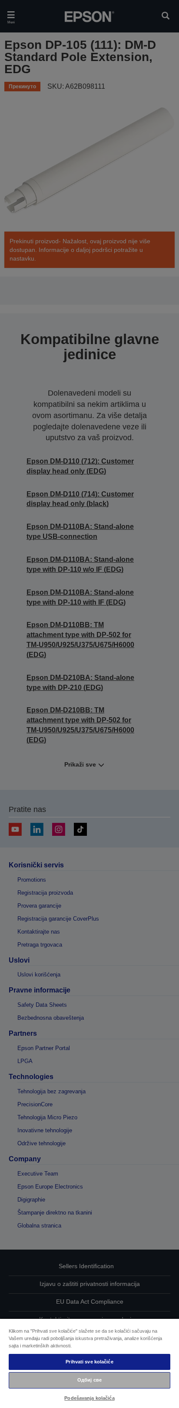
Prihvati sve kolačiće (89, 1361)
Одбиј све (89, 1379)
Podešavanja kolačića (89, 1398)
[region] (89, 1363)
